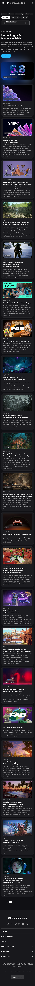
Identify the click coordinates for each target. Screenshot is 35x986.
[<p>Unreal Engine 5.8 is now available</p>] (17, 55)
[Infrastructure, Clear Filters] (15, 21)
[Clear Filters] (25, 23)
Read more (6, 56)
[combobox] (15, 24)
